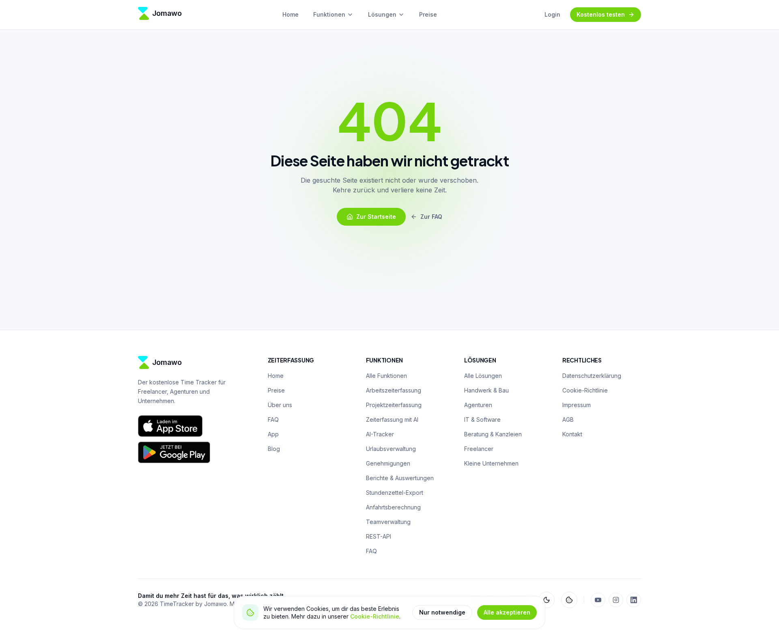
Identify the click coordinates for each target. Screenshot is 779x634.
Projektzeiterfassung (394, 404)
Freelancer (478, 448)
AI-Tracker (380, 434)
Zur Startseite (376, 216)
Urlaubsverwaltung (391, 448)
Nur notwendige (442, 612)
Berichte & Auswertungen (400, 477)
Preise (428, 14)
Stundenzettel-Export (394, 492)
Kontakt (572, 434)
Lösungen (382, 14)
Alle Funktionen (386, 375)
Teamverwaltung (388, 521)
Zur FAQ (431, 216)
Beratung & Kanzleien (493, 434)
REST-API (378, 536)
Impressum (576, 404)
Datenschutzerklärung (591, 375)
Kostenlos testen (601, 14)
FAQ (273, 419)
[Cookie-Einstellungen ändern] (569, 600)
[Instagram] (616, 600)
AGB (568, 419)
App (273, 434)
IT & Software (482, 419)
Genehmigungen (388, 463)
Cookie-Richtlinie (374, 616)
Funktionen (329, 14)
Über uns (280, 404)
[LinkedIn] (633, 600)
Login (552, 14)
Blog (274, 448)
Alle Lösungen (483, 375)
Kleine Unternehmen (491, 463)
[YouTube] (598, 600)
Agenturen (478, 404)
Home (290, 14)
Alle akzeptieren (507, 612)
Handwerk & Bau (486, 390)
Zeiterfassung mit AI (392, 419)
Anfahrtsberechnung (393, 507)
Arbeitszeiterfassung (393, 390)
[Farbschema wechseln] (546, 600)
